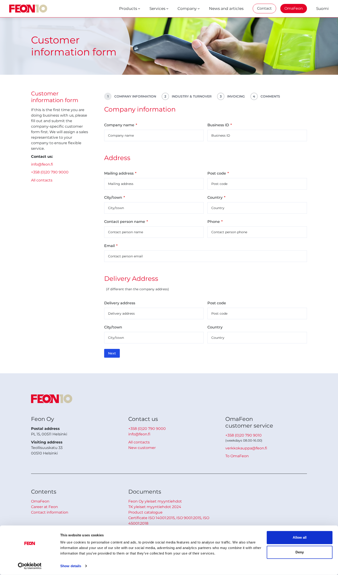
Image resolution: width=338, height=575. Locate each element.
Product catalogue (145, 512)
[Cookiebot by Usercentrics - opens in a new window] (30, 566)
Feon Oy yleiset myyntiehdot (155, 501)
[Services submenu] (167, 8)
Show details (70, 566)
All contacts (41, 180)
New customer (142, 448)
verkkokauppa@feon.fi (246, 448)
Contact (264, 8)
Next (112, 353)
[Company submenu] (199, 8)
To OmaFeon (237, 456)
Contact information (49, 512)
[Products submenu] (139, 8)
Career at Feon (44, 507)
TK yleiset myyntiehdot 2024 (154, 507)
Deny (299, 552)
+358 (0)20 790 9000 (50, 172)
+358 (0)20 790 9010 (243, 435)
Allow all (299, 537)
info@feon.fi (42, 164)
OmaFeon (293, 8)
